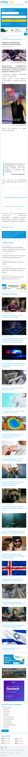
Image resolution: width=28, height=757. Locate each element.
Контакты (14, 750)
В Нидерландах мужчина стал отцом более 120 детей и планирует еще (12, 458)
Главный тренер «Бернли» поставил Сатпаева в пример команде (12, 315)
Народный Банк (8, 723)
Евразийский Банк (9, 719)
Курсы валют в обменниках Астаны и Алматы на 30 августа (12, 388)
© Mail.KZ (3, 750)
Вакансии (18, 752)
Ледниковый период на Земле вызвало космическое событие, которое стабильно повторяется (13, 482)
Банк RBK (6, 715)
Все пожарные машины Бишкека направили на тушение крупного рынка (13, 602)
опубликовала (10, 215)
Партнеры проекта (20, 750)
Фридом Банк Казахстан (10, 725)
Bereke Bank (7, 711)
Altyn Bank (6, 709)
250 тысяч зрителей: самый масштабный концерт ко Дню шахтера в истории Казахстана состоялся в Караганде (14, 339)
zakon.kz (11, 227)
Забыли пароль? (5, 24)
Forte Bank (6, 713)
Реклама (8, 750)
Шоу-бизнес (4, 38)
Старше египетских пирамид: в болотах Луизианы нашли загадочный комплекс (13, 531)
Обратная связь (4, 755)
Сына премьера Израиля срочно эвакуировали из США (11, 648)
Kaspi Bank (6, 727)
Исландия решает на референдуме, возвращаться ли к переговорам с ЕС (13, 579)
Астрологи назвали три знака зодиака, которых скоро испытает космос (13, 625)
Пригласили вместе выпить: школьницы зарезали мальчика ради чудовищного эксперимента (13, 364)
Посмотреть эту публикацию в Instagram (15, 197)
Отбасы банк (7, 721)
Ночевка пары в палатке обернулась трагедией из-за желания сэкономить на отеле (13, 507)
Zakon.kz (18, 71)
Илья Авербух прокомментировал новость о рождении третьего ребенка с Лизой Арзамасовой (13, 555)
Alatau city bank (8, 707)
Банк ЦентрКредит (9, 717)
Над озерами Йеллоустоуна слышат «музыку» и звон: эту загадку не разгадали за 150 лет (12, 434)
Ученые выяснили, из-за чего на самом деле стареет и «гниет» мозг (13, 411)
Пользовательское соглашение (7, 752)
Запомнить (23, 24)
